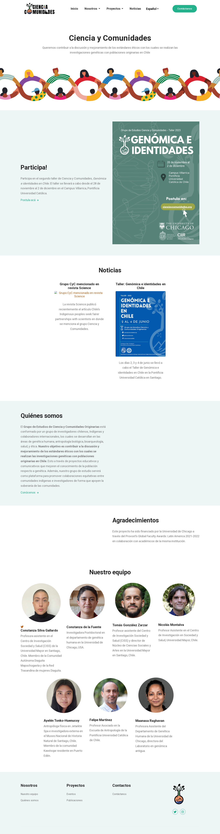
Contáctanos (184, 8)
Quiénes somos (29, 800)
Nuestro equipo (29, 794)
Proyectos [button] (114, 8)
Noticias (135, 8)
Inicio (74, 8)
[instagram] (183, 812)
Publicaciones (74, 800)
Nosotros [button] (91, 8)
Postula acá (28, 200)
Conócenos (28, 492)
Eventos (71, 794)
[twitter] (175, 812)
